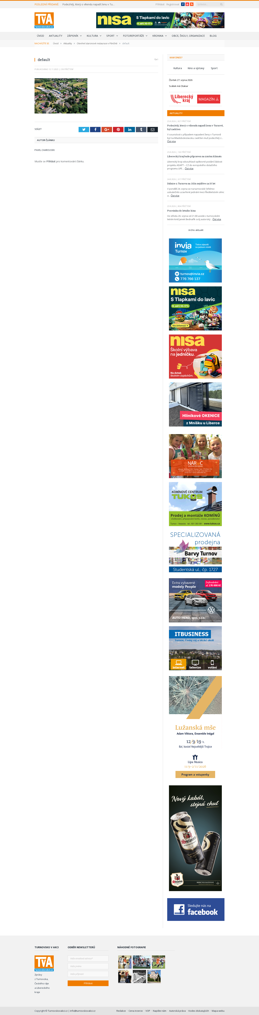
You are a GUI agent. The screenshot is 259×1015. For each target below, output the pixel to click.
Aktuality (55, 35)
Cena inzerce (136, 1010)
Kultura (92, 35)
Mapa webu (218, 1010)
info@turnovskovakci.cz (82, 1010)
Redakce (121, 1010)
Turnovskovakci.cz (58, 1010)
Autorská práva (177, 1010)
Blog (213, 35)
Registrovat (172, 4)
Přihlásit (160, 4)
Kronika (157, 35)
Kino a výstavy (196, 68)
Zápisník (72, 35)
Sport (110, 35)
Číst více (171, 141)
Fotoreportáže (133, 35)
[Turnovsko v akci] (44, 19)
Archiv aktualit (195, 230)
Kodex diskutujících (199, 1010)
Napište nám (159, 1010)
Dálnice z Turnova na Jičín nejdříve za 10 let (191, 183)
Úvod (40, 35)
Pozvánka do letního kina (181, 210)
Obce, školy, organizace (188, 35)
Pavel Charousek (45, 150)
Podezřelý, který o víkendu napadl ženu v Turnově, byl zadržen (89, 4)
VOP (148, 1010)
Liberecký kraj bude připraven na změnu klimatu (194, 156)
